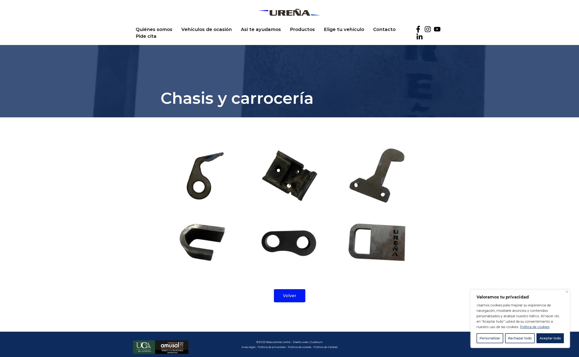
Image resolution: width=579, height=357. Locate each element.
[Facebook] (418, 29)
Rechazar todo (520, 338)
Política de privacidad (271, 347)
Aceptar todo (550, 338)
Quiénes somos (154, 29)
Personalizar (489, 338)
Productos (302, 29)
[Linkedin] (419, 36)
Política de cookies (534, 327)
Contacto (384, 29)
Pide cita (146, 36)
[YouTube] (437, 29)
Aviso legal (248, 347)
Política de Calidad (325, 347)
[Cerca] (567, 292)
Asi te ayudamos (261, 29)
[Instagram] (427, 29)
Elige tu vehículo (344, 29)
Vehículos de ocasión (206, 29)
